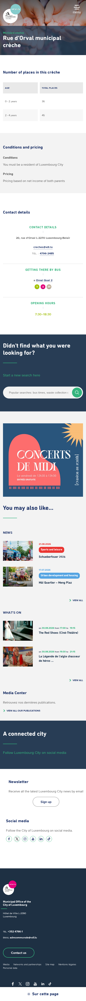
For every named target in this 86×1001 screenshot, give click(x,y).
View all (78, 600)
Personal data (10, 968)
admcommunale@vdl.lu (23, 937)
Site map (49, 964)
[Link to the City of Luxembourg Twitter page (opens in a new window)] (17, 839)
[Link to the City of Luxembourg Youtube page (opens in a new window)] (33, 839)
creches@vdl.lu (43, 247)
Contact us (18, 952)
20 (49, 287)
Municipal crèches (13, 32)
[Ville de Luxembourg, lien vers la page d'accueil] (12, 22)
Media (6, 964)
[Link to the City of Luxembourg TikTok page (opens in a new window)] (49, 839)
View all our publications (23, 710)
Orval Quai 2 (44, 280)
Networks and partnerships (27, 964)
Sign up (46, 802)
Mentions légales (67, 964)
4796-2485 (47, 253)
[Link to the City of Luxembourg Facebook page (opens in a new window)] (9, 839)
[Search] (77, 392)
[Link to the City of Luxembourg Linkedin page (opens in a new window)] (41, 839)
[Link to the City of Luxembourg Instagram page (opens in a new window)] (25, 839)
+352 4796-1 (15, 931)
